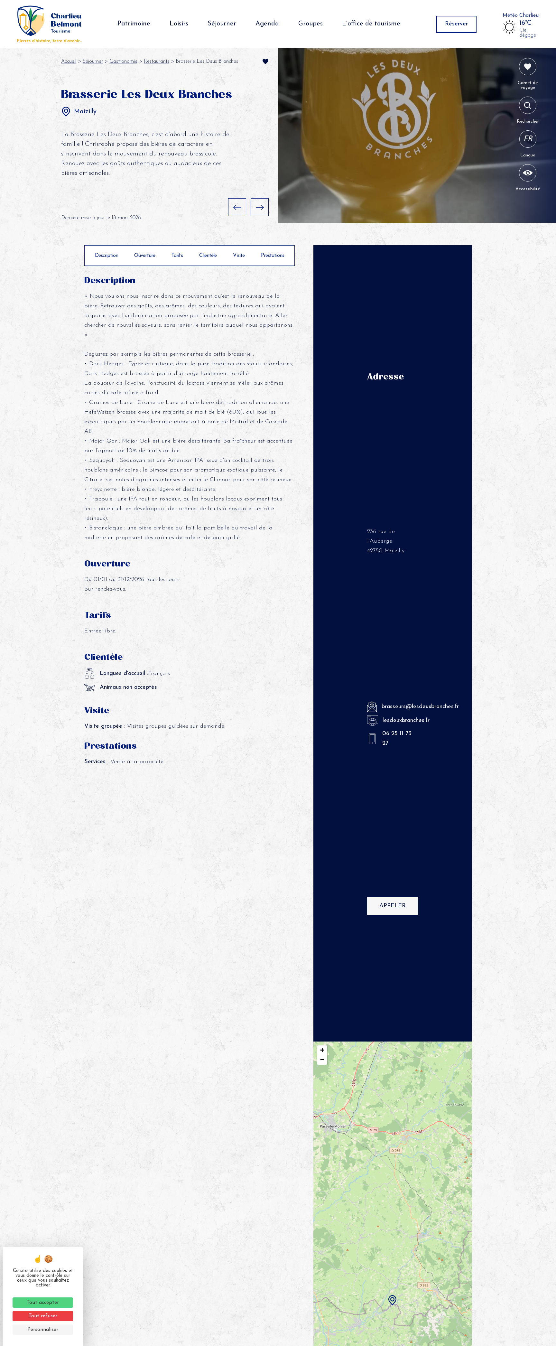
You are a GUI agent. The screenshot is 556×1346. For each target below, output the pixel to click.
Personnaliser (42, 1329)
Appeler (392, 906)
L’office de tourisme (371, 24)
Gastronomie (123, 61)
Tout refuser (43, 1316)
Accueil (68, 61)
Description (106, 255)
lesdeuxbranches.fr (400, 721)
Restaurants (156, 61)
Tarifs (177, 255)
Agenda (267, 24)
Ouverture (144, 255)
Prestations (272, 255)
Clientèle (208, 255)
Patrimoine (133, 24)
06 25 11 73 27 (397, 738)
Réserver (456, 24)
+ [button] (322, 1050)
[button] (237, 207)
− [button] (322, 1060)
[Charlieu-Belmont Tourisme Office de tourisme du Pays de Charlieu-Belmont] (49, 24)
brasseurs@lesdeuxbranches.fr (400, 707)
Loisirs (179, 24)
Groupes (310, 24)
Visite (239, 255)
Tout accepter (43, 1302)
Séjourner (222, 24)
